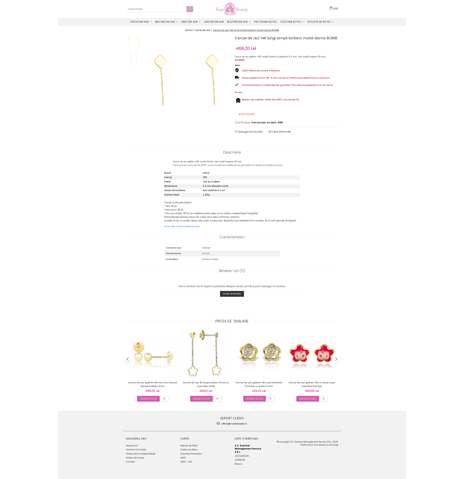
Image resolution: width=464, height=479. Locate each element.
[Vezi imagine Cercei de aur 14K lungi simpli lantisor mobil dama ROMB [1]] (133, 57)
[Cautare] (190, 9)
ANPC (183, 457)
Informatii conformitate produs (182, 226)
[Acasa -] (232, 9)
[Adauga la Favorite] (164, 399)
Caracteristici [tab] (232, 237)
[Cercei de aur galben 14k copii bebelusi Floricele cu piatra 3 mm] (258, 354)
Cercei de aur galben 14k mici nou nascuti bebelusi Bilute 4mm (152, 384)
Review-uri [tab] (232, 270)
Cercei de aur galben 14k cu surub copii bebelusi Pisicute (312, 384)
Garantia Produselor (191, 453)
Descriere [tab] (232, 152)
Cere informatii (281, 132)
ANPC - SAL (186, 461)
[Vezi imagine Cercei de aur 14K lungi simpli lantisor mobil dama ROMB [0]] (133, 41)
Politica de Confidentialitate (141, 453)
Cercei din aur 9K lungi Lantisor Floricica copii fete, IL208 (206, 384)
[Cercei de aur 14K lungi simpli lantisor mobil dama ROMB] (186, 78)
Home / (189, 30)
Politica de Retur (189, 449)
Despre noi (132, 445)
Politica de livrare (135, 457)
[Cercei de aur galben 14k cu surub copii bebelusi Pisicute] (312, 354)
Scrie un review (232, 293)
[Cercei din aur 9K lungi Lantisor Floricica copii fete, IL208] (205, 354)
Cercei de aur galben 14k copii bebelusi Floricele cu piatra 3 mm (258, 384)
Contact (130, 461)
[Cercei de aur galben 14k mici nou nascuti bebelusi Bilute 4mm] (152, 354)
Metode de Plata (189, 445)
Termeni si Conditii (136, 449)
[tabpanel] (186, 78)
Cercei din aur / (203, 30)
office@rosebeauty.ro (234, 423)
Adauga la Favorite (250, 132)
